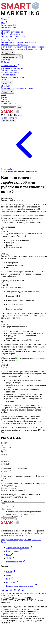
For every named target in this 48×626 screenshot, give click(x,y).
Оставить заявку (8, 120)
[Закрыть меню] (21, 115)
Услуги (4, 542)
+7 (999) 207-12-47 (9, 104)
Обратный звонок (8, 108)
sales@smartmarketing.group (13, 540)
